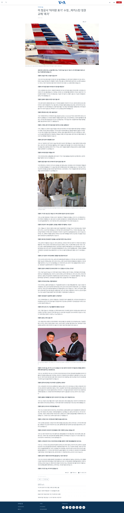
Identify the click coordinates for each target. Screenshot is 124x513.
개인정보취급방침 (43, 509)
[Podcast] (80, 507)
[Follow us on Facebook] (63, 507)
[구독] (83, 507)
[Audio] (110, 2)
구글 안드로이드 (21, 506)
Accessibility (42, 506)
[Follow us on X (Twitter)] (66, 507)
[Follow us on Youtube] (70, 507)
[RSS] (77, 507)
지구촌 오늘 (40, 7)
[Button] (84, 22)
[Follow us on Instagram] (73, 507)
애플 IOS (19, 509)
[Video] (114, 2)
